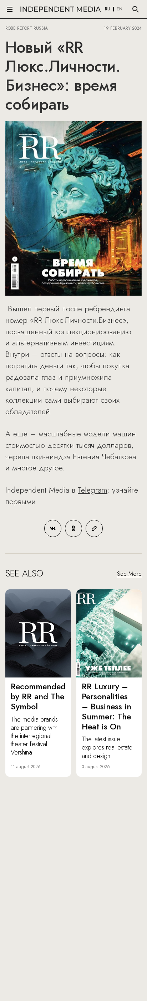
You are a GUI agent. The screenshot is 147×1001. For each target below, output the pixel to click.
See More (129, 573)
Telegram (92, 489)
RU (107, 9)
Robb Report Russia (26, 28)
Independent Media (60, 9)
